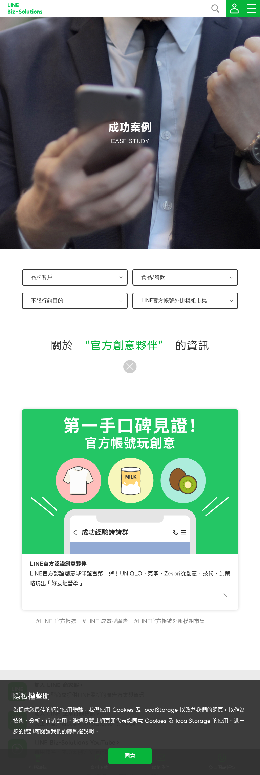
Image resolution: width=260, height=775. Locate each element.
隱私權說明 (80, 731)
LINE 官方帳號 (58, 621)
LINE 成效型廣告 (107, 621)
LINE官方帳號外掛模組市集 (171, 621)
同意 (130, 756)
